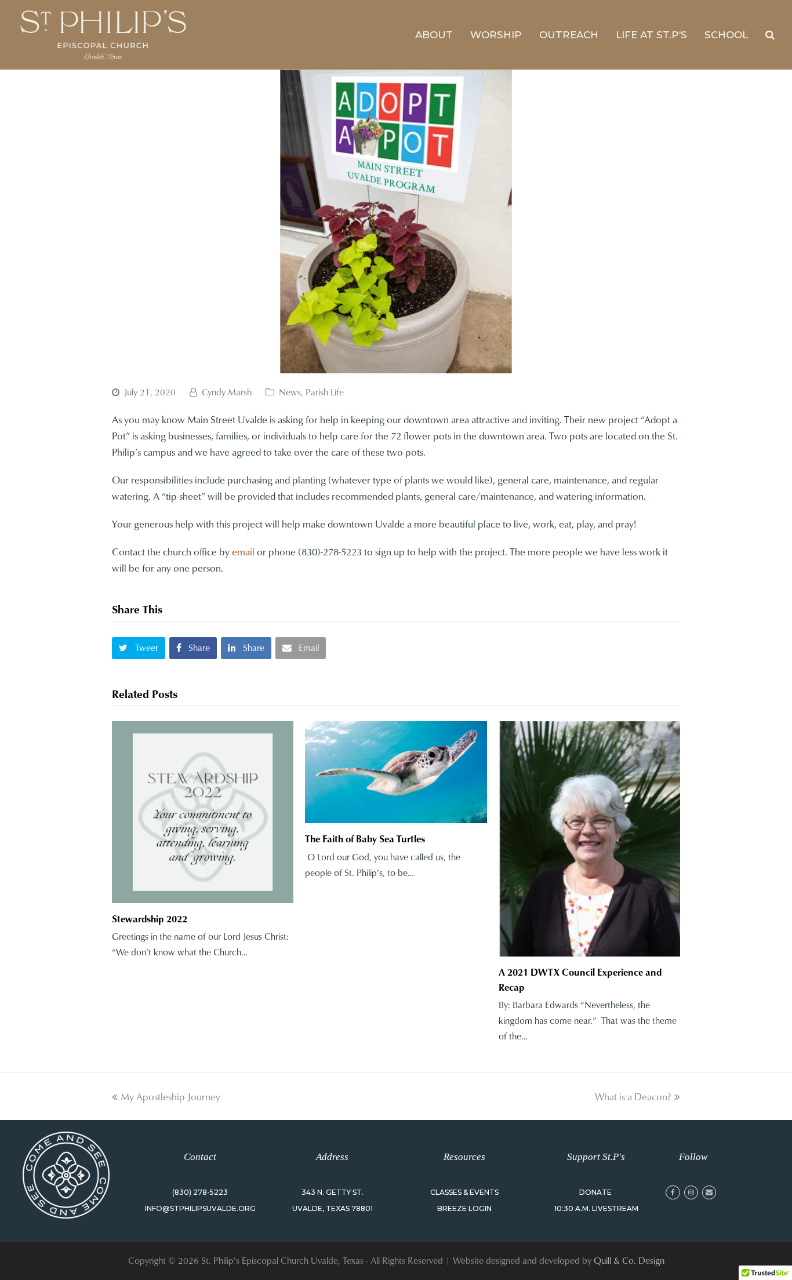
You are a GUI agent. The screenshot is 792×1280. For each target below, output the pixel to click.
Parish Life (325, 392)
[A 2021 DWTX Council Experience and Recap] (589, 839)
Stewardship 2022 (149, 918)
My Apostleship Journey (170, 1096)
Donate (595, 1192)
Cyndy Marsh (227, 392)
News (290, 392)
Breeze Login (464, 1208)
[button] (138, 648)
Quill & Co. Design (629, 1260)
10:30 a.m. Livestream (596, 1208)
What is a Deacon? (633, 1096)
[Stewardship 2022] (202, 812)
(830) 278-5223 (200, 1192)
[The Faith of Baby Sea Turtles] (395, 772)
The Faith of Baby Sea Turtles (365, 838)
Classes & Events (464, 1192)
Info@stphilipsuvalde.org (200, 1208)
